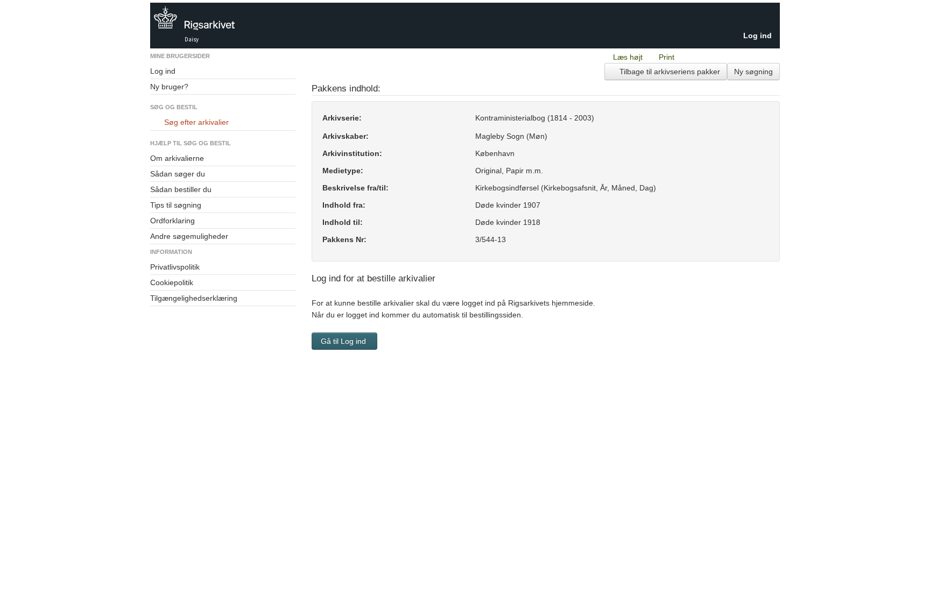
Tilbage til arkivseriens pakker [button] (668, 71)
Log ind (757, 35)
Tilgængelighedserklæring (193, 298)
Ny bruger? (169, 86)
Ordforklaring (172, 220)
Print (666, 57)
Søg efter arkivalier (196, 122)
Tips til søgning (175, 205)
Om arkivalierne (177, 158)
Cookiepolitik (171, 282)
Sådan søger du (177, 173)
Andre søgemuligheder (189, 236)
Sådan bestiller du (181, 189)
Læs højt (628, 57)
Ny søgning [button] (753, 71)
